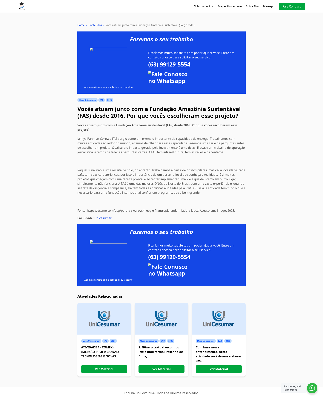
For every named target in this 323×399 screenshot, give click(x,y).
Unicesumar (103, 218)
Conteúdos (95, 25)
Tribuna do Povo (204, 6)
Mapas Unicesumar (230, 6)
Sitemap (268, 6)
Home (81, 25)
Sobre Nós (252, 6)
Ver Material (104, 369)
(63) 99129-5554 (169, 64)
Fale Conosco (292, 6)
